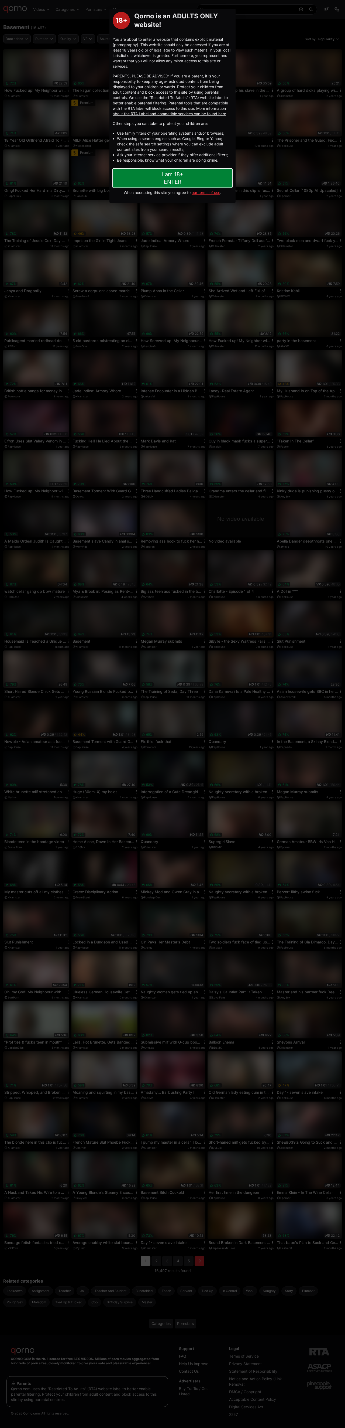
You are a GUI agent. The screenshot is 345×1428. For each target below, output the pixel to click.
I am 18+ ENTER (172, 178)
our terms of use (206, 192)
